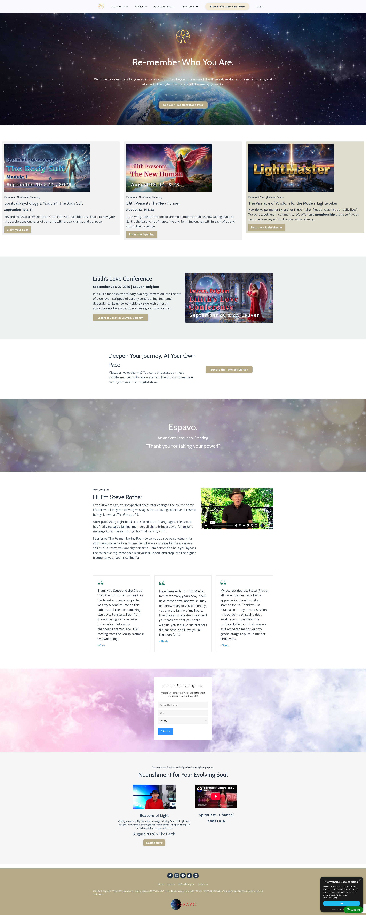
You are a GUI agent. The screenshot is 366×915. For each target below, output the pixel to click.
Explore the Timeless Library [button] (229, 369)
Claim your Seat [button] (17, 230)
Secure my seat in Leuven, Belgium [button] (120, 317)
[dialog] (341, 894)
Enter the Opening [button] (141, 234)
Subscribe (165, 731)
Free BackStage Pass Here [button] (227, 6)
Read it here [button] (154, 843)
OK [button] (341, 903)
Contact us (203, 884)
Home (161, 884)
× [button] (360, 880)
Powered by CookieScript (342, 909)
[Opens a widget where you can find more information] (353, 910)
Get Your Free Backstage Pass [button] (183, 105)
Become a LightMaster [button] (267, 227)
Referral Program (186, 884)
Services (171, 884)
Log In (260, 6)
